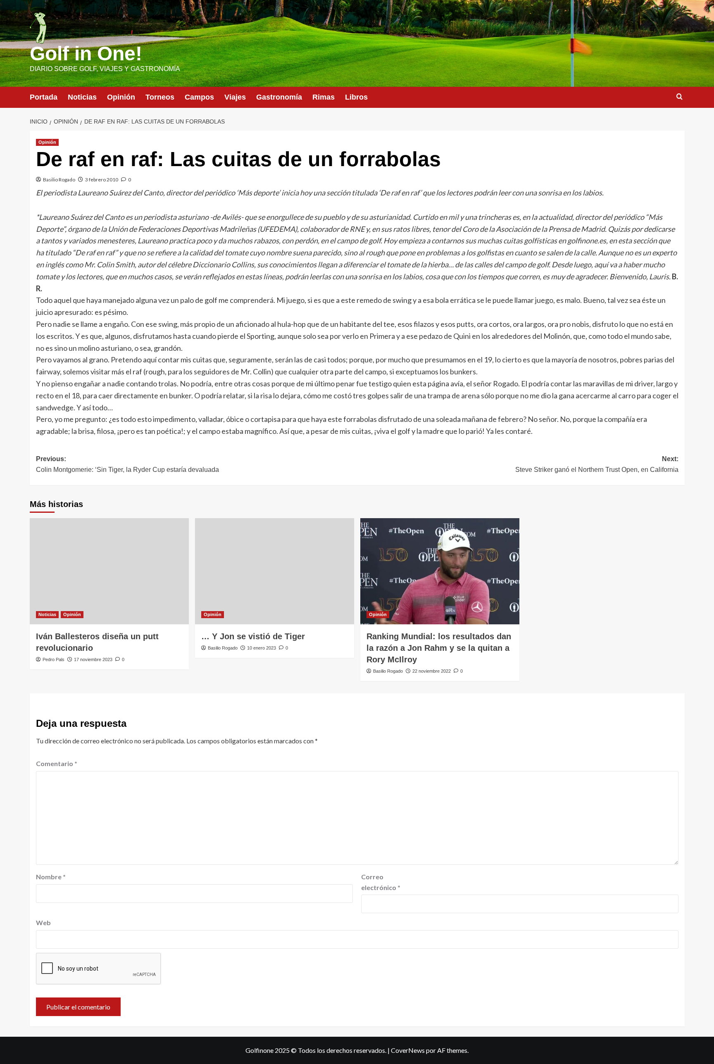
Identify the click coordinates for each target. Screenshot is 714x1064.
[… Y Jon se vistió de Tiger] (274, 571)
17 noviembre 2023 (93, 659)
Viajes (235, 97)
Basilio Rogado (59, 179)
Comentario (56, 763)
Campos (199, 97)
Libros (356, 97)
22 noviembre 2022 (431, 671)
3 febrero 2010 (101, 179)
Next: (596, 464)
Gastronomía (279, 97)
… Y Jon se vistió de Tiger (253, 636)
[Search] (679, 97)
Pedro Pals (53, 659)
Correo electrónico (380, 882)
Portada (43, 97)
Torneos (159, 97)
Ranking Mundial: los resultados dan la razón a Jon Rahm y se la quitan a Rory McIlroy (439, 648)
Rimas (323, 97)
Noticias (82, 97)
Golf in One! (86, 53)
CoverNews (408, 1050)
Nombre (51, 877)
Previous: (127, 464)
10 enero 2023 (261, 647)
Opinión (121, 97)
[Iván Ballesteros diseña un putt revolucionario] (109, 571)
